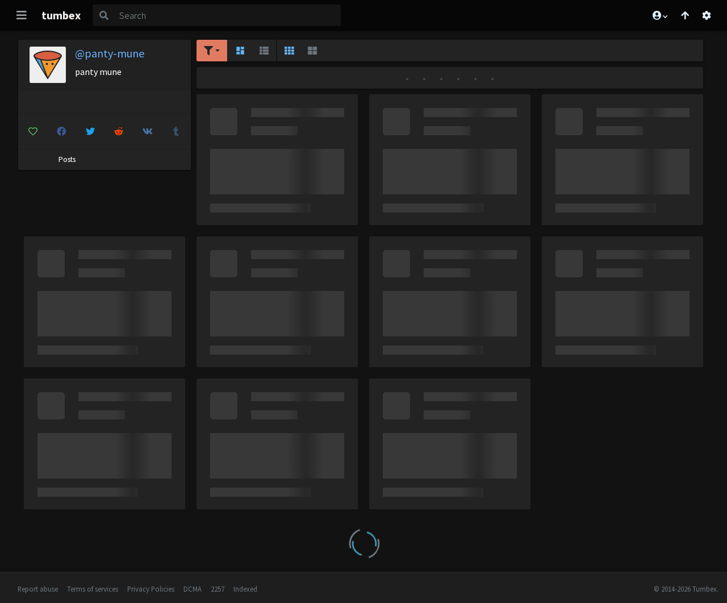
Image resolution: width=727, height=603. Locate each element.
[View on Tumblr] (176, 131)
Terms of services (92, 588)
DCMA (192, 588)
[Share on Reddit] (119, 131)
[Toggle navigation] (21, 15)
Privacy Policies (150, 588)
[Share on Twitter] (90, 131)
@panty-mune (109, 53)
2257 (217, 588)
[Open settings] (706, 15)
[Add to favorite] (33, 131)
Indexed (245, 588)
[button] (659, 15)
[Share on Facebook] (62, 131)
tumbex (61, 15)
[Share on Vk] (147, 131)
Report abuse (38, 588)
